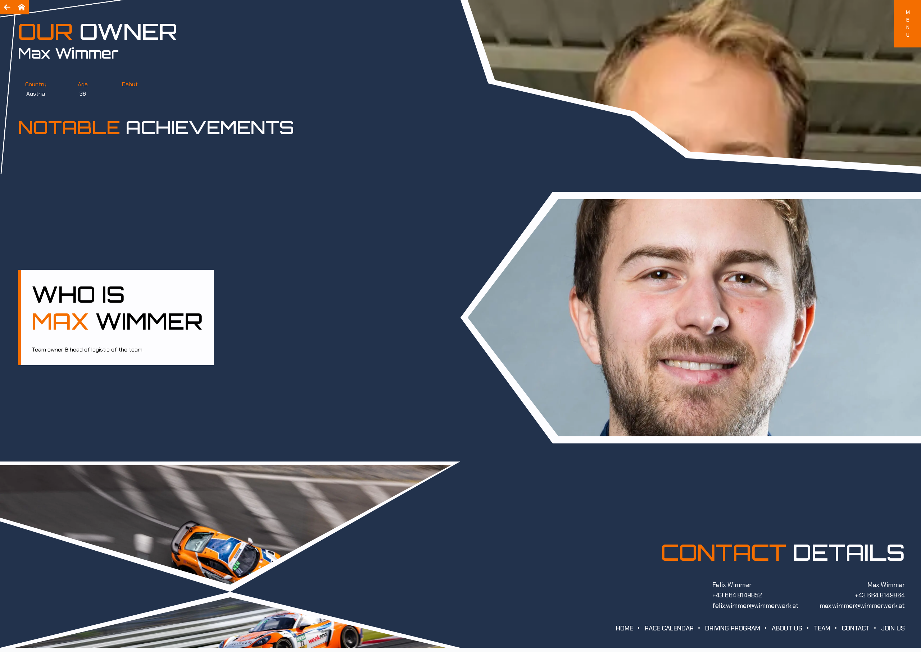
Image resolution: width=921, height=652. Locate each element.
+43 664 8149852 (737, 595)
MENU (908, 23)
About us (787, 628)
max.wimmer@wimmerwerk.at (862, 605)
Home (624, 628)
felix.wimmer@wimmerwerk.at (755, 605)
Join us (893, 628)
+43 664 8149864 (880, 595)
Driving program (732, 628)
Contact (856, 628)
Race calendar (669, 628)
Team (822, 628)
